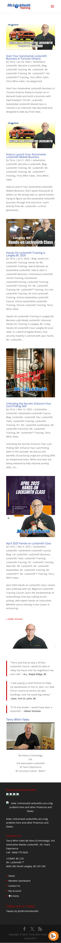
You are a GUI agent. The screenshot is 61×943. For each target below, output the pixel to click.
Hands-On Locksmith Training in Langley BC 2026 (25, 254)
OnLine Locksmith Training (31, 305)
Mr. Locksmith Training (32, 569)
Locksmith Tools (14, 558)
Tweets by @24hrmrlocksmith (22, 911)
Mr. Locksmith (35, 69)
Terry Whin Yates (39, 77)
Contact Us (14, 885)
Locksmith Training (16, 69)
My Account (14, 890)
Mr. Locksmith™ (36, 73)
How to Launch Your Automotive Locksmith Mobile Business (26, 156)
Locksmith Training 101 (18, 285)
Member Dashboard (19, 880)
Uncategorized (34, 81)
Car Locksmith (19, 554)
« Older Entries (14, 619)
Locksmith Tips (32, 417)
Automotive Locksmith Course (34, 413)
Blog (44, 65)
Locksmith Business (39, 554)
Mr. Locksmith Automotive (35, 425)
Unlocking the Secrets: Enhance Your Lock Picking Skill (28, 405)
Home (11, 875)
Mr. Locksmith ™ (15, 862)
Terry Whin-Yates (15, 81)
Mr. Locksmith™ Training (30, 289)
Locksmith (17, 417)
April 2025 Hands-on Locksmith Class (28, 543)
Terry (12, 61)
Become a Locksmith (29, 65)
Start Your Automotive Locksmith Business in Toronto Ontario (26, 57)
